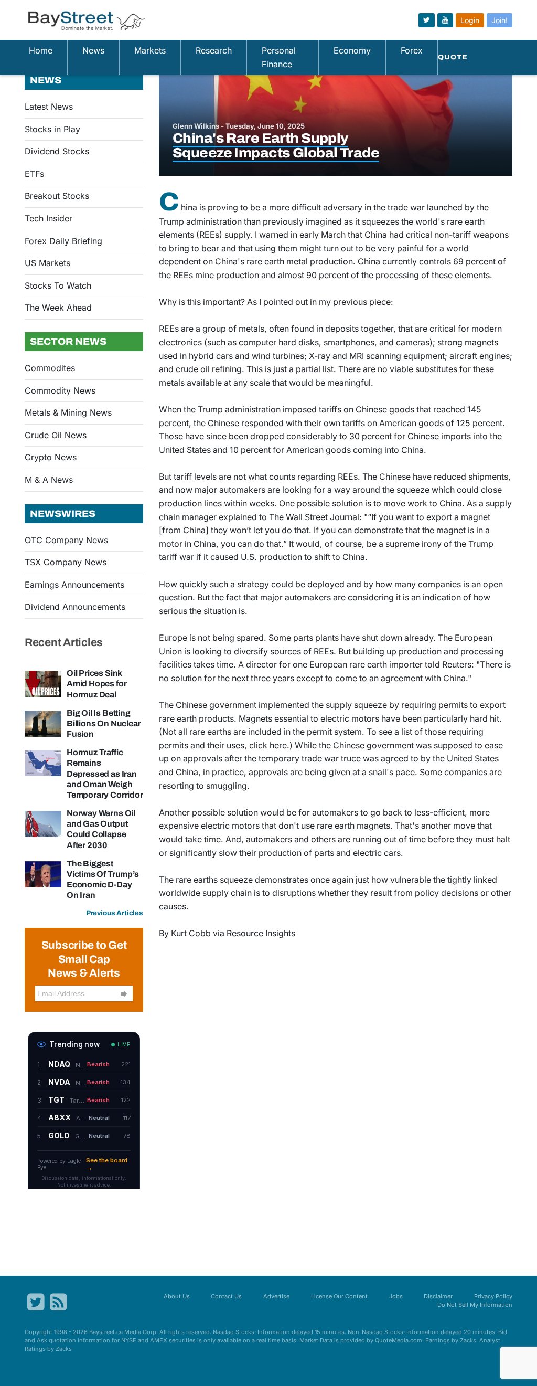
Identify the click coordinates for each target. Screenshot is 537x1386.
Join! (499, 20)
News (93, 50)
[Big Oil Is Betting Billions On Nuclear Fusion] (43, 722)
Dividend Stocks (57, 151)
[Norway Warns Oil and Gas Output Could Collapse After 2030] (43, 823)
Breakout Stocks (57, 196)
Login (469, 20)
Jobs (396, 1296)
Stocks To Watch (58, 285)
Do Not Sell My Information (474, 1304)
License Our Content (339, 1296)
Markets (150, 50)
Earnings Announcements (74, 584)
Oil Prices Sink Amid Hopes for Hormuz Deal (96, 684)
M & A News (49, 479)
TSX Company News (65, 562)
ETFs (34, 173)
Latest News (49, 106)
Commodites (50, 368)
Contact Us (226, 1296)
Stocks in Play (52, 129)
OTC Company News (66, 540)
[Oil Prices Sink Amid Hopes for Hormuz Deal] (43, 683)
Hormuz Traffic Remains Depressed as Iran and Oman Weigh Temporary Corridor (105, 773)
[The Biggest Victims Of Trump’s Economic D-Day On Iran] (43, 873)
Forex (412, 50)
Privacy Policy (493, 1296)
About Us (177, 1296)
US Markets (47, 263)
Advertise (276, 1296)
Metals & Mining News (68, 412)
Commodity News (60, 390)
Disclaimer (438, 1296)
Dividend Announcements (75, 606)
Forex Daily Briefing (63, 241)
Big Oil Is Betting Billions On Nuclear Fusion (104, 723)
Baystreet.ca (106, 1332)
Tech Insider (48, 218)
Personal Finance (279, 57)
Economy (352, 50)
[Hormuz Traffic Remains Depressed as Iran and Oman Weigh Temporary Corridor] (43, 762)
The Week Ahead (58, 307)
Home (40, 50)
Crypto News (51, 457)
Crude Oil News (56, 435)
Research (214, 50)
